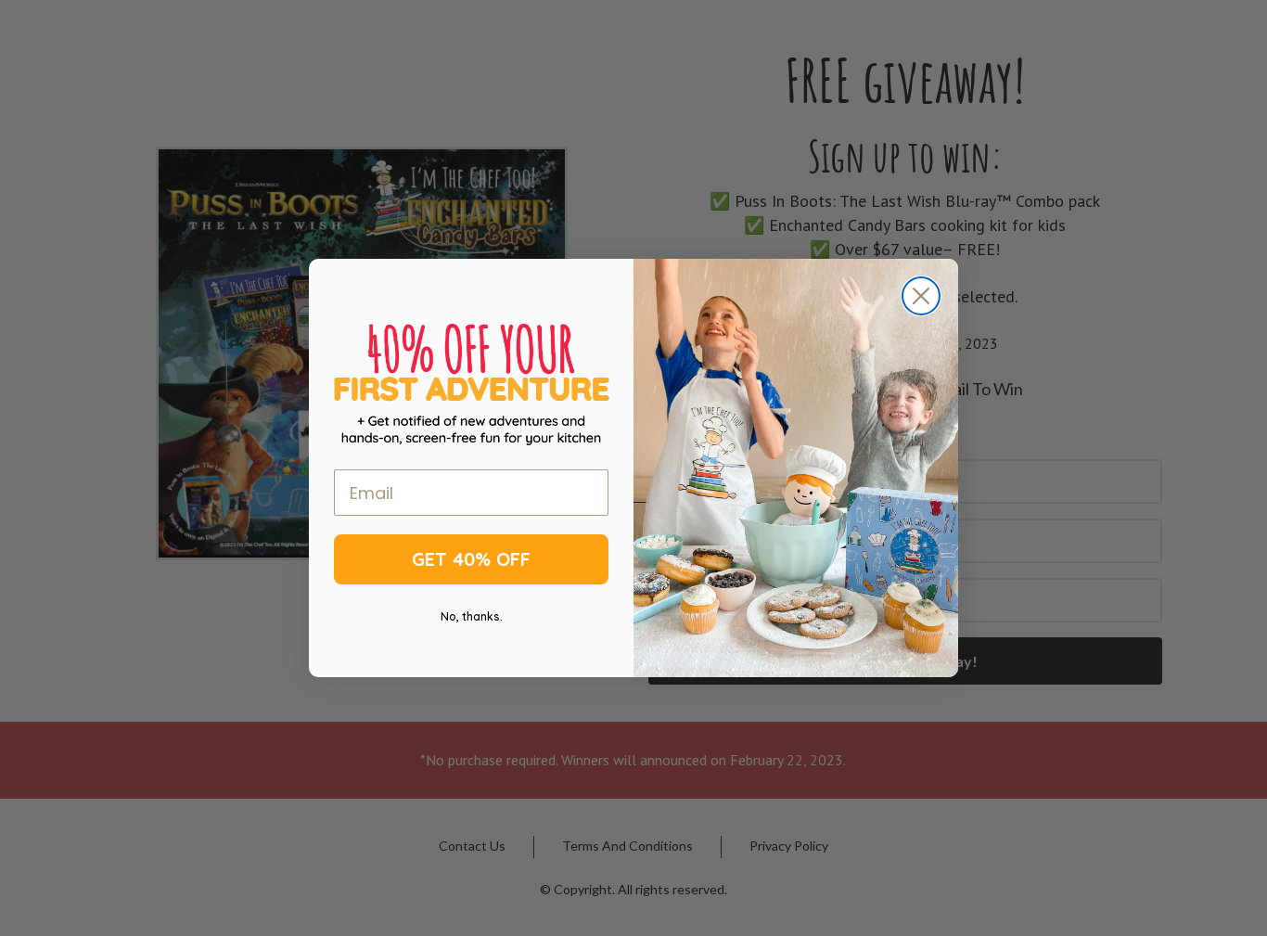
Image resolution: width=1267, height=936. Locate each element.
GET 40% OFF (471, 559)
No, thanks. (472, 616)
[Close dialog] (921, 295)
